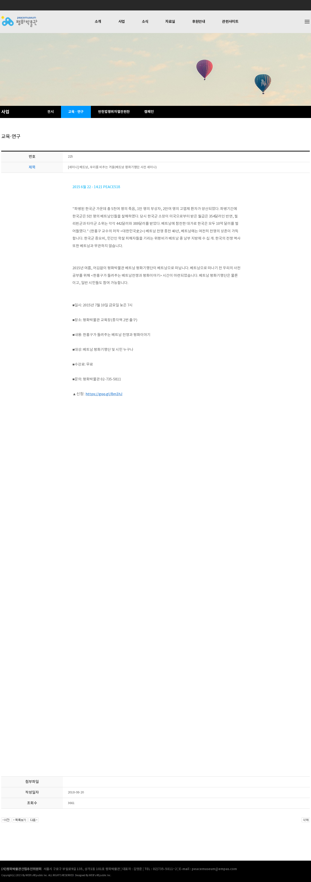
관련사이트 (230, 21)
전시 (50, 112)
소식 (145, 21)
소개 (98, 21)
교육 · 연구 (76, 112)
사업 (121, 21)
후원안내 (198, 21)
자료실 (170, 21)
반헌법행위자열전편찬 (114, 112)
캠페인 (149, 112)
